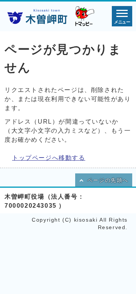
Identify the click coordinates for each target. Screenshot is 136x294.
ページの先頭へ (107, 180)
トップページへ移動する (48, 158)
